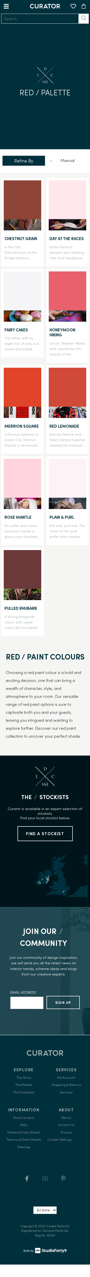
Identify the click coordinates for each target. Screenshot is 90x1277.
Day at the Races (67, 238)
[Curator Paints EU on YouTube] (45, 1180)
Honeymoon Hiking (62, 332)
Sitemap (23, 1147)
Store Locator (23, 1118)
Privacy (66, 1132)
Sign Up (63, 1002)
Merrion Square (21, 426)
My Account (66, 1077)
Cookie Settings (60, 1139)
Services (66, 1092)
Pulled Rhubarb (20, 608)
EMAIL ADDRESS (23, 992)
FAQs (24, 1125)
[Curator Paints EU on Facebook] (27, 1180)
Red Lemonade (64, 426)
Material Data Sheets (23, 1132)
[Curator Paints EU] (45, 6)
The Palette (23, 1085)
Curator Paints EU (58, 1226)
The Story (23, 1077)
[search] (40, 19)
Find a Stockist (45, 833)
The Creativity (23, 1092)
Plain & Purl (62, 517)
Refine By (23, 161)
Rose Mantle (18, 517)
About (66, 1118)
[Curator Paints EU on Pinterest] (63, 1180)
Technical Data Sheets (23, 1139)
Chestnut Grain (20, 238)
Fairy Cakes (16, 329)
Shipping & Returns (66, 1085)
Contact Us (66, 1125)
